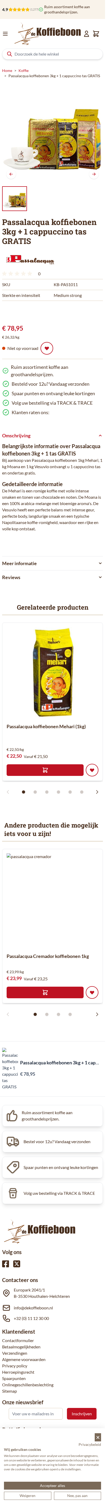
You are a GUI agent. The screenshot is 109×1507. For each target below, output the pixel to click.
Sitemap (9, 1390)
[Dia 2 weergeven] (35, 792)
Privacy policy (14, 1365)
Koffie (24, 70)
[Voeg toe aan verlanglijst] (46, 348)
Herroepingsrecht (18, 1371)
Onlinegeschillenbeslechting (27, 1384)
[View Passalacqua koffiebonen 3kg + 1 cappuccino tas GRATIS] (14, 198)
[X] (16, 1264)
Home (7, 70)
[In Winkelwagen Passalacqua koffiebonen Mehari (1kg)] (45, 770)
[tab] (52, 550)
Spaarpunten (14, 1378)
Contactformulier (18, 1340)
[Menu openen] (5, 34)
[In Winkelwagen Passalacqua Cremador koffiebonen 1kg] (45, 992)
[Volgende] (94, 174)
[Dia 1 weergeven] (23, 792)
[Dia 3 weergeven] (47, 792)
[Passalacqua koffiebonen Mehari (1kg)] (52, 672)
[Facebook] (5, 1264)
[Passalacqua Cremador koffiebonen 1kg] (54, 900)
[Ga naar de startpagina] (48, 33)
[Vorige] (11, 174)
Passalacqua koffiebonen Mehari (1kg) (46, 726)
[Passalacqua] (30, 258)
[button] (30, 258)
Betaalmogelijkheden (21, 1346)
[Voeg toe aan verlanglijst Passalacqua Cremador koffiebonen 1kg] (92, 992)
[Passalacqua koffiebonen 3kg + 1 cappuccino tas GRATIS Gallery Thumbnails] (14, 198)
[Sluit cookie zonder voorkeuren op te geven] (98, 1437)
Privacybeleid (90, 1444)
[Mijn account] (86, 33)
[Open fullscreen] (52, 133)
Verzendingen (14, 1353)
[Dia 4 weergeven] (58, 792)
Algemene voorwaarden (24, 1359)
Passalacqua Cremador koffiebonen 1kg (48, 956)
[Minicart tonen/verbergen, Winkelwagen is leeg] (96, 33)
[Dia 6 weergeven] (82, 792)
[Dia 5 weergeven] (70, 792)
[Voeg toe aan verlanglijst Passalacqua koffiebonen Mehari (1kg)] (92, 770)
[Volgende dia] (97, 792)
